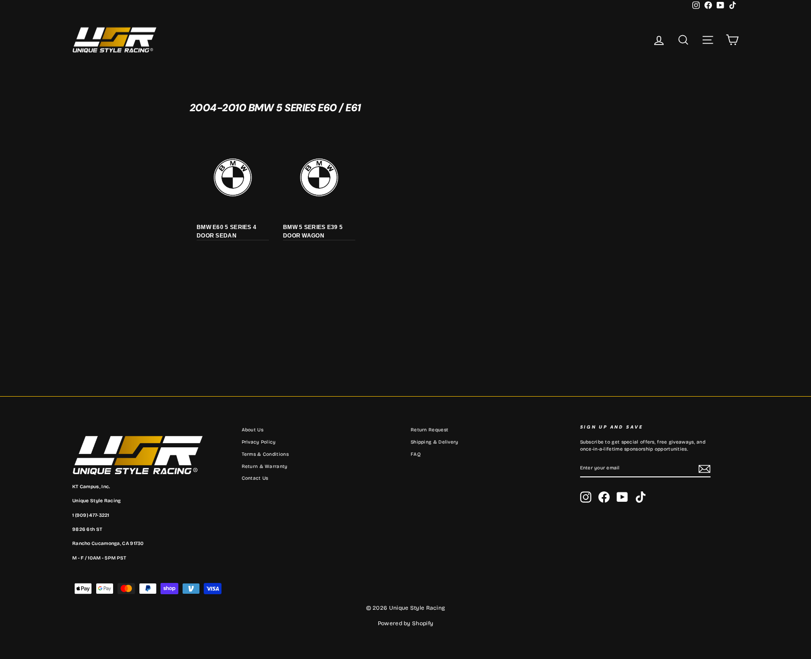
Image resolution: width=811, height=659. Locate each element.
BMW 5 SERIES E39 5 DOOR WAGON (313, 231)
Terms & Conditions (265, 454)
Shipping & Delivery (435, 442)
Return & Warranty (265, 466)
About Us (252, 430)
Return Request (429, 430)
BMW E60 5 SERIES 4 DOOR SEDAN (226, 231)
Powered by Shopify (405, 623)
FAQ (416, 454)
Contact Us (255, 478)
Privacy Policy (259, 442)
